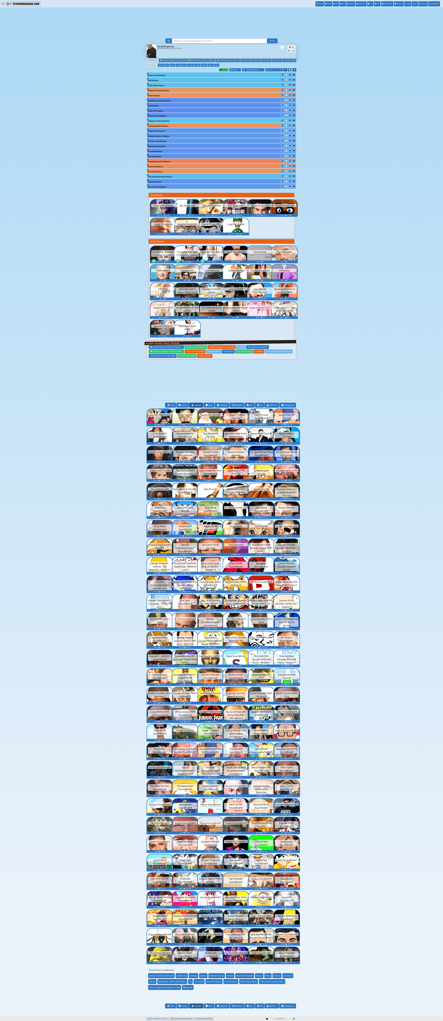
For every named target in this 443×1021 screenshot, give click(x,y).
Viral (343, 4)
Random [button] (238, 405)
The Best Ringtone (155, 182)
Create (388, 4)
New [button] (210, 405)
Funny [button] (184, 405)
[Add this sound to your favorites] (294, 74)
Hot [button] (251, 405)
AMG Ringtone (153, 80)
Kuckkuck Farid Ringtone (157, 141)
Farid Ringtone (153, 106)
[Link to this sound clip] (290, 74)
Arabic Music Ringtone (156, 85)
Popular (351, 4)
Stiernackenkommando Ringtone (160, 177)
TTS (371, 4)
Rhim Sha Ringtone (155, 172)
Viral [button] (172, 405)
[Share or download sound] (282, 74)
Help (408, 4)
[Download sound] (286, 74)
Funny (329, 4)
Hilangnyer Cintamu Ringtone (158, 121)
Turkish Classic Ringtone (157, 187)
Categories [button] (289, 405)
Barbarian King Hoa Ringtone (158, 90)
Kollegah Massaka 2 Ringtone (158, 136)
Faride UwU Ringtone (155, 111)
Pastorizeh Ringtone (155, 167)
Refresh (236, 70)
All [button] (261, 405)
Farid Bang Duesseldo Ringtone (159, 101)
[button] (282, 47)
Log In (434, 4)
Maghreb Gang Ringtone (157, 146)
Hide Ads (424, 4)
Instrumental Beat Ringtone (158, 126)
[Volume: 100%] (293, 1018)
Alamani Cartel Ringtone (157, 75)
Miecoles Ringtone (155, 156)
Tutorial (224, 70)
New (378, 4)
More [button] (414, 4)
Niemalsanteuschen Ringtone (159, 161)
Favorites (400, 4)
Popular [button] (197, 405)
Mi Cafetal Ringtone (155, 151)
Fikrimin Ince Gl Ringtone (157, 116)
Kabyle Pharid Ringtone (156, 131)
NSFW (272, 405)
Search (320, 4)
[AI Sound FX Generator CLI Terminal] (168, 1018)
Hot (336, 4)
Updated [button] (223, 405)
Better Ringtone (154, 96)
